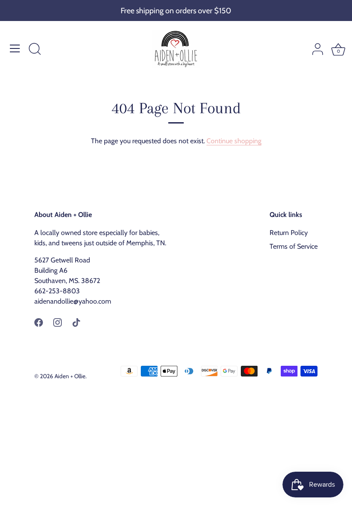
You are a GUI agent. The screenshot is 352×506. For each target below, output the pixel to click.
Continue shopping (233, 141)
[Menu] (15, 48)
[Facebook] (38, 322)
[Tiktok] (76, 322)
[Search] (34, 49)
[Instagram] (57, 322)
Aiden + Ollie (70, 376)
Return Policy (289, 233)
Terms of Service (294, 246)
